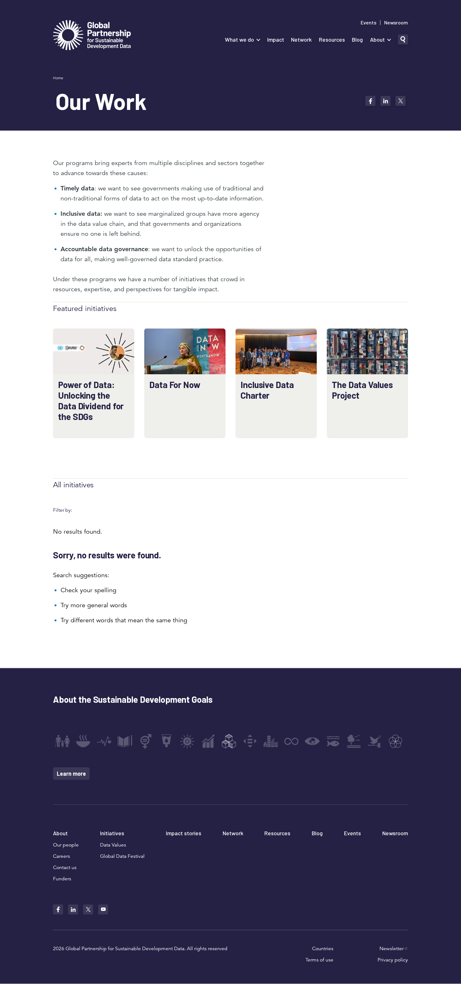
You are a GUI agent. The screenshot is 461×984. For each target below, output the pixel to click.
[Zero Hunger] (83, 741)
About (377, 39)
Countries (322, 948)
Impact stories (183, 833)
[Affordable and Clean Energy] (187, 741)
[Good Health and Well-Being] (104, 741)
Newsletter (391, 948)
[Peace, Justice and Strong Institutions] (374, 741)
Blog (357, 39)
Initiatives (112, 833)
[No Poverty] (62, 741)
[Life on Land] (353, 741)
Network (301, 39)
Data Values (113, 845)
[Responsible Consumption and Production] (291, 741)
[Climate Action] (312, 741)
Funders (62, 879)
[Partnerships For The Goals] (395, 741)
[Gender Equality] (145, 741)
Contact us (65, 867)
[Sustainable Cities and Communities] (270, 741)
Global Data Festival (122, 856)
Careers (61, 856)
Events (368, 22)
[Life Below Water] (333, 741)
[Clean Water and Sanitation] (166, 741)
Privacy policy (393, 960)
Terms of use (319, 960)
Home (58, 77)
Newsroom (396, 22)
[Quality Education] (124, 741)
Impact (275, 39)
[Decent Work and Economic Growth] (208, 741)
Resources (332, 39)
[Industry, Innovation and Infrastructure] (229, 741)
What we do (239, 39)
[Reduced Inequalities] (250, 741)
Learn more (71, 773)
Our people (66, 845)
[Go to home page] (92, 36)
